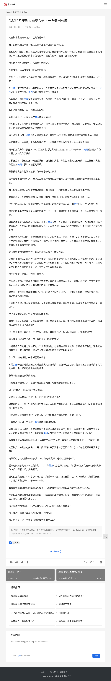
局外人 (37, 27)
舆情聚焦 (63, 672)
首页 (43, 672)
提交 (96, 656)
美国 (13, 88)
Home (8, 12)
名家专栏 (52, 672)
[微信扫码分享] (11, 562)
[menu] (105, 4)
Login (19, 656)
